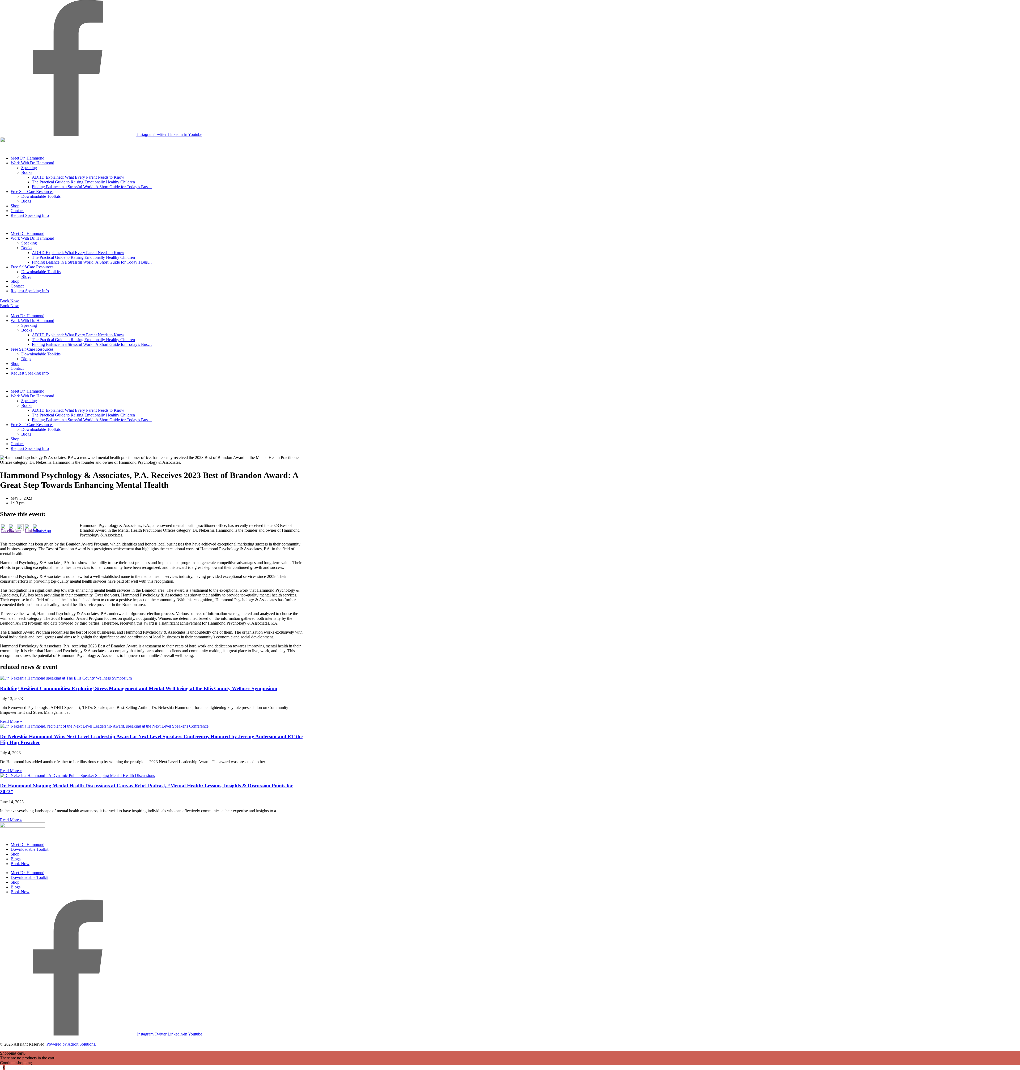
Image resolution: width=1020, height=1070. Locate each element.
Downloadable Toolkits (41, 196)
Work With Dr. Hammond (32, 163)
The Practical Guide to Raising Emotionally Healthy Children (83, 182)
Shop (15, 206)
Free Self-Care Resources (32, 191)
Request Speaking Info (30, 215)
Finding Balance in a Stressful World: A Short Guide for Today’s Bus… (92, 186)
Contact (17, 210)
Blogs (26, 201)
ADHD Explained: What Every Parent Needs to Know (78, 177)
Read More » (11, 721)
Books (26, 172)
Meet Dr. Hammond (27, 158)
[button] (151, 224)
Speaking (29, 167)
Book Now (20, 863)
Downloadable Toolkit (29, 849)
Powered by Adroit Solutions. (71, 1044)
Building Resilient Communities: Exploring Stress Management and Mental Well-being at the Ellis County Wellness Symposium (138, 688)
